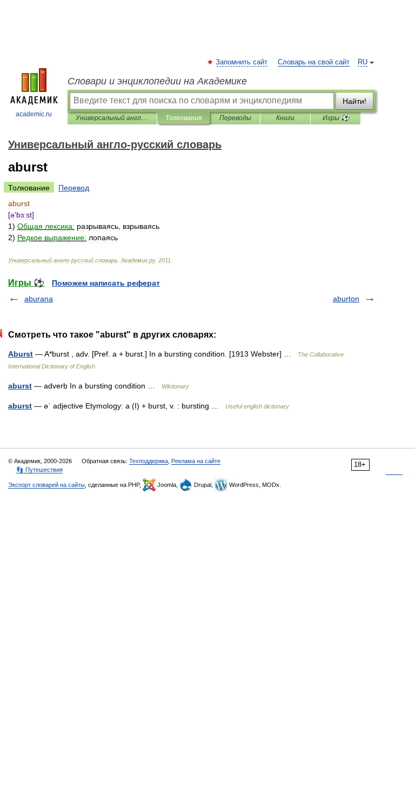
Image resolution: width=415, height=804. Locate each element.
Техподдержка (148, 461)
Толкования (183, 118)
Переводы (235, 118)
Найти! (354, 101)
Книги (285, 118)
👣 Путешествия (39, 469)
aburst (20, 385)
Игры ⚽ (336, 118)
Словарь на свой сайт (314, 62)
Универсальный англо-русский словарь (112, 118)
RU (362, 62)
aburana (38, 298)
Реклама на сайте (195, 461)
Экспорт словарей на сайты (46, 485)
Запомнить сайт (242, 62)
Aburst (20, 354)
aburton (346, 298)
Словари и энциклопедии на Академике (157, 81)
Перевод (73, 187)
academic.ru (34, 114)
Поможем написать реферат (106, 283)
